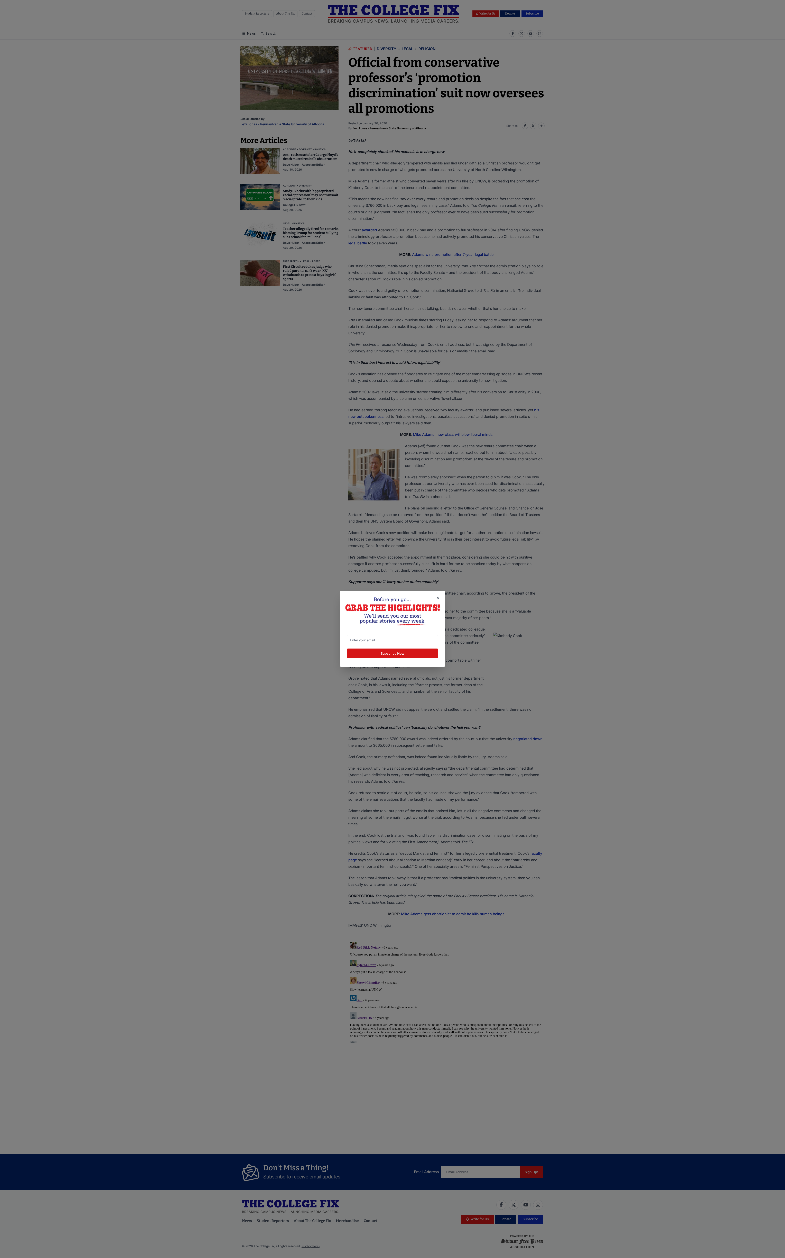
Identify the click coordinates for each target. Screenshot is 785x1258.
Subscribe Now (392, 653)
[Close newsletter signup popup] (438, 597)
